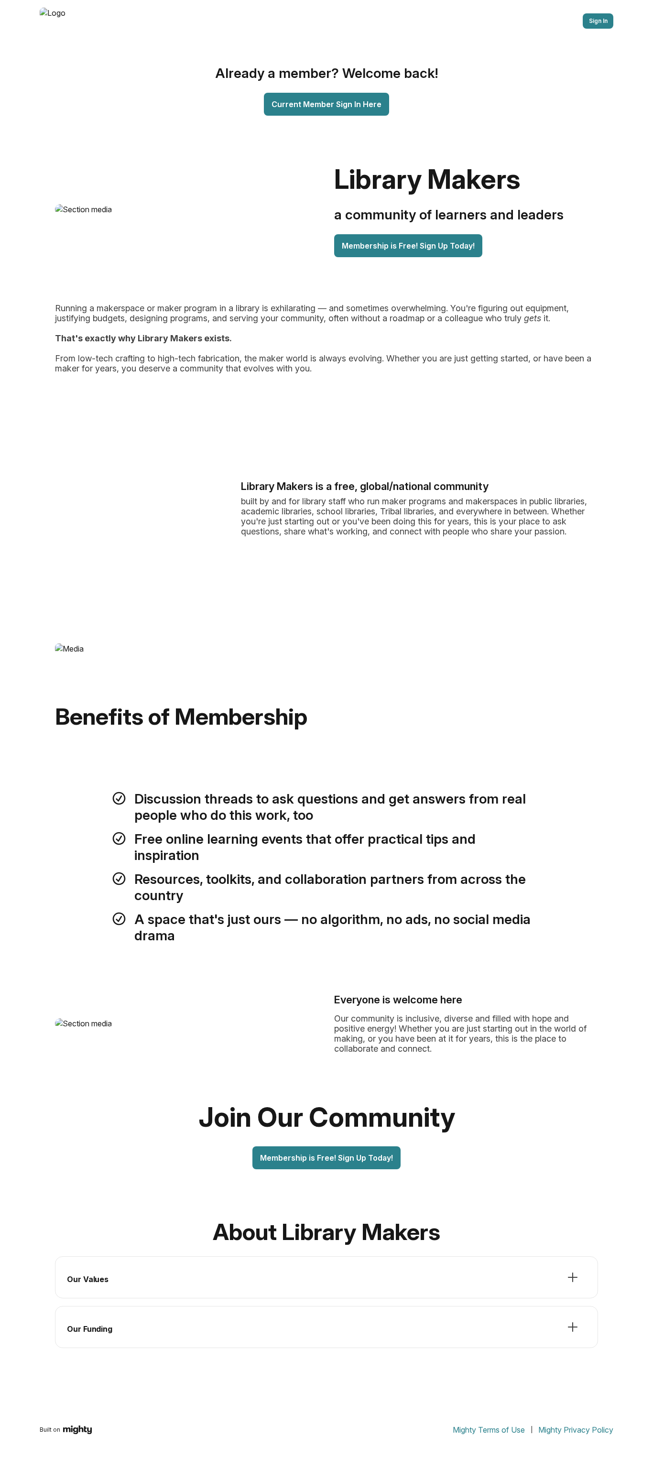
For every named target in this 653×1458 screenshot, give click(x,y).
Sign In (598, 20)
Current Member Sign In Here (326, 104)
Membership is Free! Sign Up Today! (408, 245)
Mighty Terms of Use (489, 1430)
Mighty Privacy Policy (575, 1430)
